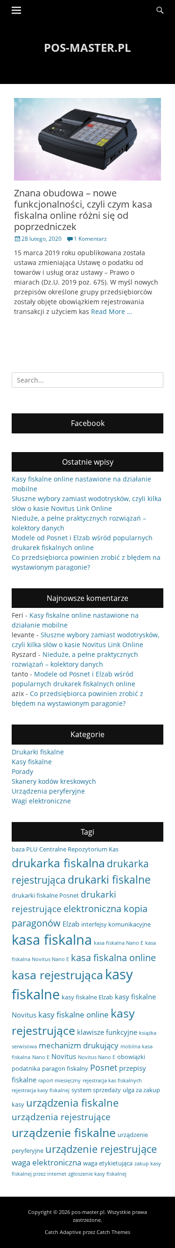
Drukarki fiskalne (38, 751)
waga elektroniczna (46, 1162)
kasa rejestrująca (57, 975)
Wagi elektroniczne (41, 800)
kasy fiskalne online (73, 1014)
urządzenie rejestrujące (101, 1149)
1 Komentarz (90, 239)
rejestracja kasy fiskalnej (41, 1090)
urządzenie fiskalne (64, 1132)
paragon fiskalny (65, 1068)
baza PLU (24, 849)
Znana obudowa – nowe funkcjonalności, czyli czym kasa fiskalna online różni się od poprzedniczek (83, 210)
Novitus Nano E (96, 1057)
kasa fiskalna (52, 939)
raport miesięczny (59, 1080)
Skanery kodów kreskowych (54, 781)
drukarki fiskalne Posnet (45, 895)
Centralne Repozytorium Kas (79, 849)
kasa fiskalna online (113, 957)
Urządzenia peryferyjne (48, 791)
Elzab (71, 923)
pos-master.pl (87, 47)
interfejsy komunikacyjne (116, 924)
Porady (22, 771)
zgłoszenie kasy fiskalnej (97, 1174)
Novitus (63, 1056)
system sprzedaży (96, 1090)
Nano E (40, 1057)
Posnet (103, 1067)
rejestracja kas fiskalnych (112, 1080)
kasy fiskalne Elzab (87, 997)
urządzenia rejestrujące (61, 1116)
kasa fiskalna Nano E (118, 943)
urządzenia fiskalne (72, 1102)
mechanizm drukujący (79, 1045)
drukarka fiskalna (58, 863)
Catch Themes (113, 1231)
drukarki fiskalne (109, 879)
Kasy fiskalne (32, 761)
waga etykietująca (108, 1163)
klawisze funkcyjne (107, 1032)
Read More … (111, 311)
